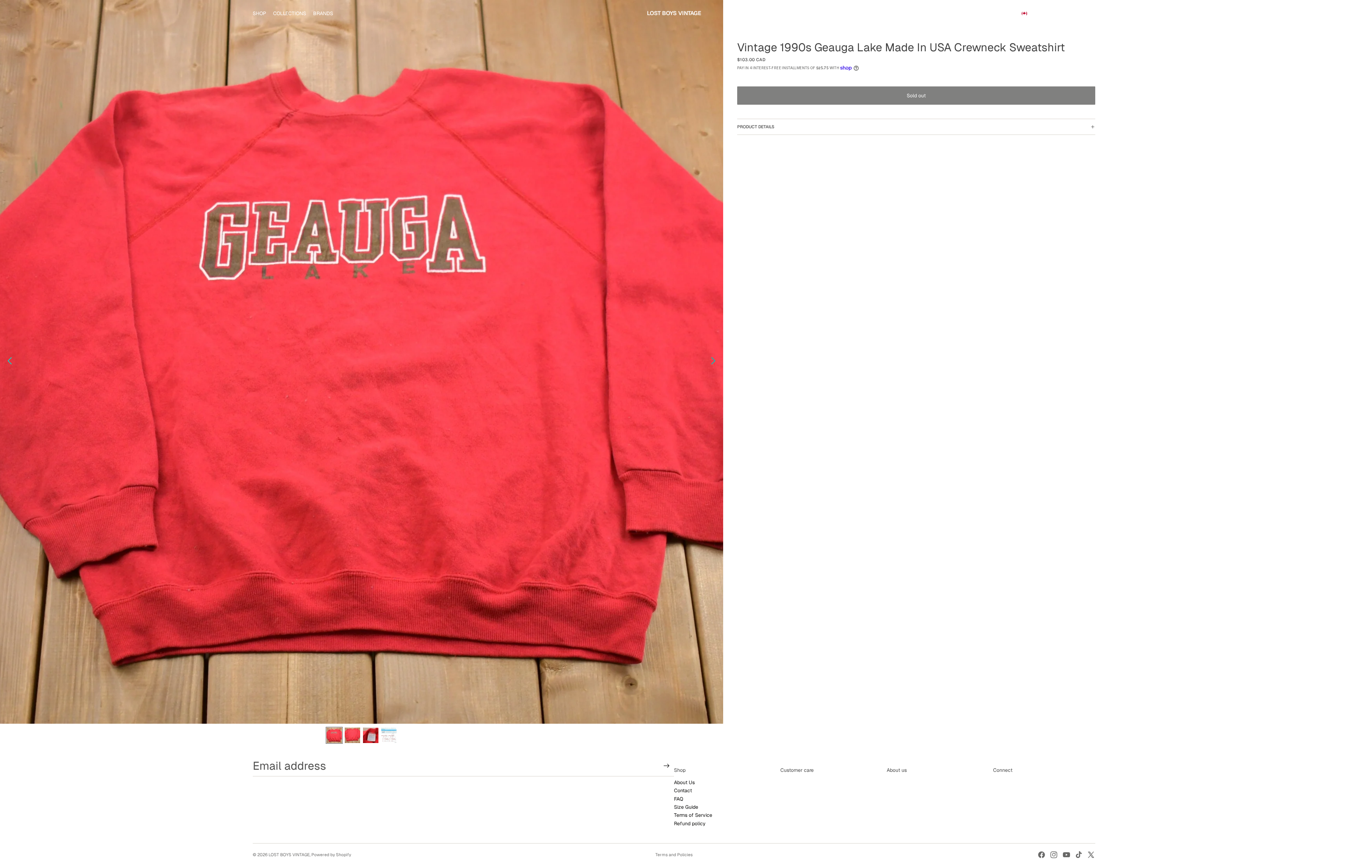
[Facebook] (1041, 855)
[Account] (1072, 13)
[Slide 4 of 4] (389, 735)
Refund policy (690, 823)
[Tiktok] (1079, 855)
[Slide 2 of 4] (352, 735)
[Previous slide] (8, 362)
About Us (684, 782)
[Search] (1057, 13)
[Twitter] (1091, 855)
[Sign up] (666, 765)
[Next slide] (715, 362)
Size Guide (686, 807)
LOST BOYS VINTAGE (289, 855)
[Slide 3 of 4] (370, 735)
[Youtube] (1066, 855)
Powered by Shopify (331, 855)
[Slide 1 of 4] (334, 735)
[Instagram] (1054, 855)
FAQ (678, 799)
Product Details (755, 127)
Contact (683, 791)
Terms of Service (693, 815)
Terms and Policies (674, 855)
